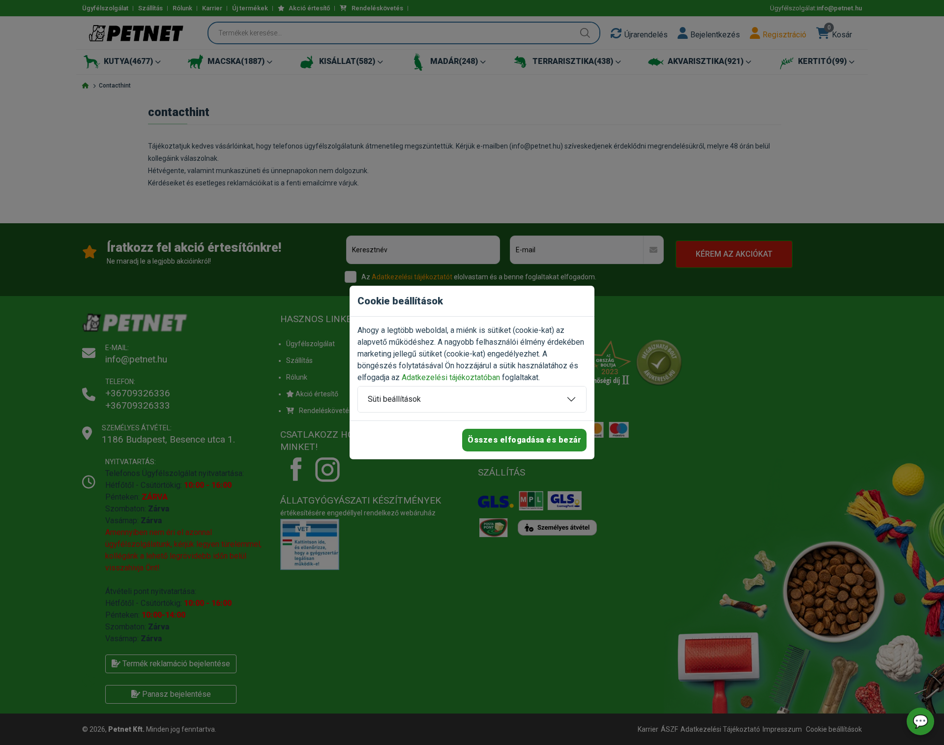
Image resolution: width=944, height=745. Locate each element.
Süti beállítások (394, 399)
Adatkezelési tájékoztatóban (451, 377)
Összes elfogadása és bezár (524, 440)
